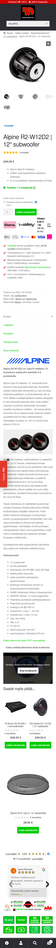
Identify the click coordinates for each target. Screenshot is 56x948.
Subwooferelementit (40, 32)
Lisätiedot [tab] (8, 325)
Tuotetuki (12, 245)
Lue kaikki (11, 853)
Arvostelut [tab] (8, 333)
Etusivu (10, 32)
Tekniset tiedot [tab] (10, 342)
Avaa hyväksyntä (28, 670)
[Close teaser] (8, 459)
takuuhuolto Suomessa (36, 267)
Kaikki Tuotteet (22, 32)
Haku (35, 943)
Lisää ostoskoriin (25, 212)
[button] (48, 43)
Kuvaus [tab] (7, 316)
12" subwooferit (10, 36)
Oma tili (21, 943)
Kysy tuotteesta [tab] (11, 350)
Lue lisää (49, 225)
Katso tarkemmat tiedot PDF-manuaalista (24, 640)
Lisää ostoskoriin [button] (15, 745)
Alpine (18, 302)
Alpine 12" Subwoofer (26, 298)
